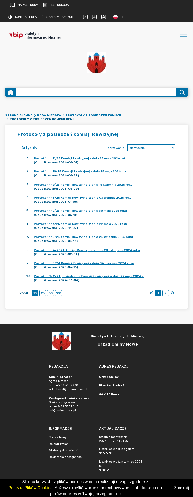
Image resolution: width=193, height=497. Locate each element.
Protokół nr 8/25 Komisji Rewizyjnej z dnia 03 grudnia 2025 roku (83, 197)
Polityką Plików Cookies (30, 487)
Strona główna (19, 115)
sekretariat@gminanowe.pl (68, 389)
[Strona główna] (11, 92)
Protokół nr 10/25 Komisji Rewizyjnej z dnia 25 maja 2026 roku (81, 171)
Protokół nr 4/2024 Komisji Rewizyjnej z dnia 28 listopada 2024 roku (87, 250)
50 (51, 293)
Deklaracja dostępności (65, 457)
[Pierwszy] (151, 293)
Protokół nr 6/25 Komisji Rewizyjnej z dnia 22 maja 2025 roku (80, 224)
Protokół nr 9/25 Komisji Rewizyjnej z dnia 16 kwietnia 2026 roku (83, 184)
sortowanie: (116, 148)
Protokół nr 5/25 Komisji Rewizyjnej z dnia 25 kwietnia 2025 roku (83, 237)
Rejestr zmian (59, 444)
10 (35, 293)
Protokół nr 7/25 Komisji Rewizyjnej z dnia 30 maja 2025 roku (80, 210)
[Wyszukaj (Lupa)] (181, 92)
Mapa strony (28, 5)
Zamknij (181, 487)
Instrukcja (60, 5)
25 (43, 293)
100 (58, 293)
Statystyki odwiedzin (64, 450)
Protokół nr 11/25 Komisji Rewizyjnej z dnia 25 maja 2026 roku (81, 158)
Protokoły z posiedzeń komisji (93, 115)
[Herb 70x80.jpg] (96, 62)
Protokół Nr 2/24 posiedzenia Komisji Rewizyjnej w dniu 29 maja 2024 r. (89, 276)
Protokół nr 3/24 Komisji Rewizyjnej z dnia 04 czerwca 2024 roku (84, 263)
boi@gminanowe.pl (62, 410)
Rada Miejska (49, 115)
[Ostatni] (172, 293)
